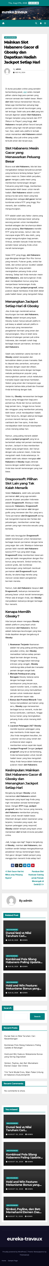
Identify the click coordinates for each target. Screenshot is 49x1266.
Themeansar (24, 1255)
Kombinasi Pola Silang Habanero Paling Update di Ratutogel (23, 962)
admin (18, 69)
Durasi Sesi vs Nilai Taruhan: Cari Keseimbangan (18, 936)
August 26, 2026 (16, 1134)
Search (8, 1008)
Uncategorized (10, 37)
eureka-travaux (14, 12)
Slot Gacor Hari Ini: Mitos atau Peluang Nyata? (14, 874)
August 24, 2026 (16, 1189)
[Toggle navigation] (45, 23)
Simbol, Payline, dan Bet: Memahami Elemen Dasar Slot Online (24, 1212)
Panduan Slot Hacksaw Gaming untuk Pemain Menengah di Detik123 (36, 878)
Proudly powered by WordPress (15, 1252)
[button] (36, 23)
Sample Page (13, 1261)
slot (25, 92)
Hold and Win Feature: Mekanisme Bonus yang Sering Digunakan (22, 988)
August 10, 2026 (15, 1216)
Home (4, 1261)
